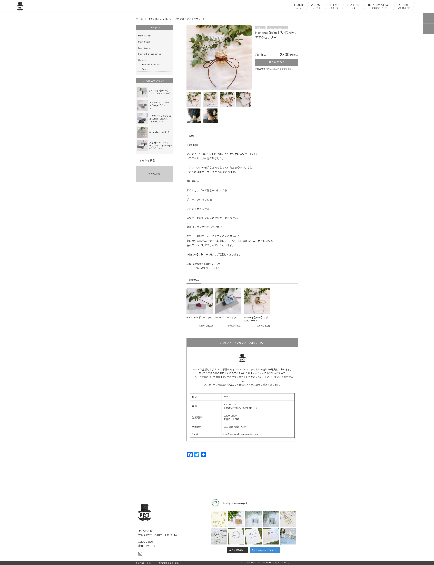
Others (260, 27)
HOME (299, 6)
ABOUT (316, 6)
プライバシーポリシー (145, 563)
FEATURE (354, 6)
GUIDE (404, 6)
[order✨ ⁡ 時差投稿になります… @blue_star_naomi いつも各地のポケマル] (236, 536)
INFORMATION (379, 6)
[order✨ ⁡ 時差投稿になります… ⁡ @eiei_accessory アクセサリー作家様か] (253, 536)
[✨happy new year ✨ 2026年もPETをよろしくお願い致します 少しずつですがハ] (219, 519)
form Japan (144, 47)
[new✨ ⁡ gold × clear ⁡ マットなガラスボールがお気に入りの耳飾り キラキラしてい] (253, 519)
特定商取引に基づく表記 (169, 563)
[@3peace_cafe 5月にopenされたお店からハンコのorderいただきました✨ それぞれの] (236, 519)
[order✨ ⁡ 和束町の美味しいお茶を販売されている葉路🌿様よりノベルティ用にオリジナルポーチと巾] (219, 536)
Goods (145, 69)
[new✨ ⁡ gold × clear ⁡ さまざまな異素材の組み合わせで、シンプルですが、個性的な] (271, 519)
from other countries (149, 53)
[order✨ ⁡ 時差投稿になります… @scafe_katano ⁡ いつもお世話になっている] (271, 536)
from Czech (144, 41)
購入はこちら (277, 62)
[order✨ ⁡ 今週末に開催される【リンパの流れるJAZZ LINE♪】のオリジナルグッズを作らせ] (288, 519)
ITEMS (335, 6)
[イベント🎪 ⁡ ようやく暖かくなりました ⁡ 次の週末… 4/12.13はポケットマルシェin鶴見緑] (288, 536)
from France (145, 35)
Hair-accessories (278, 27)
